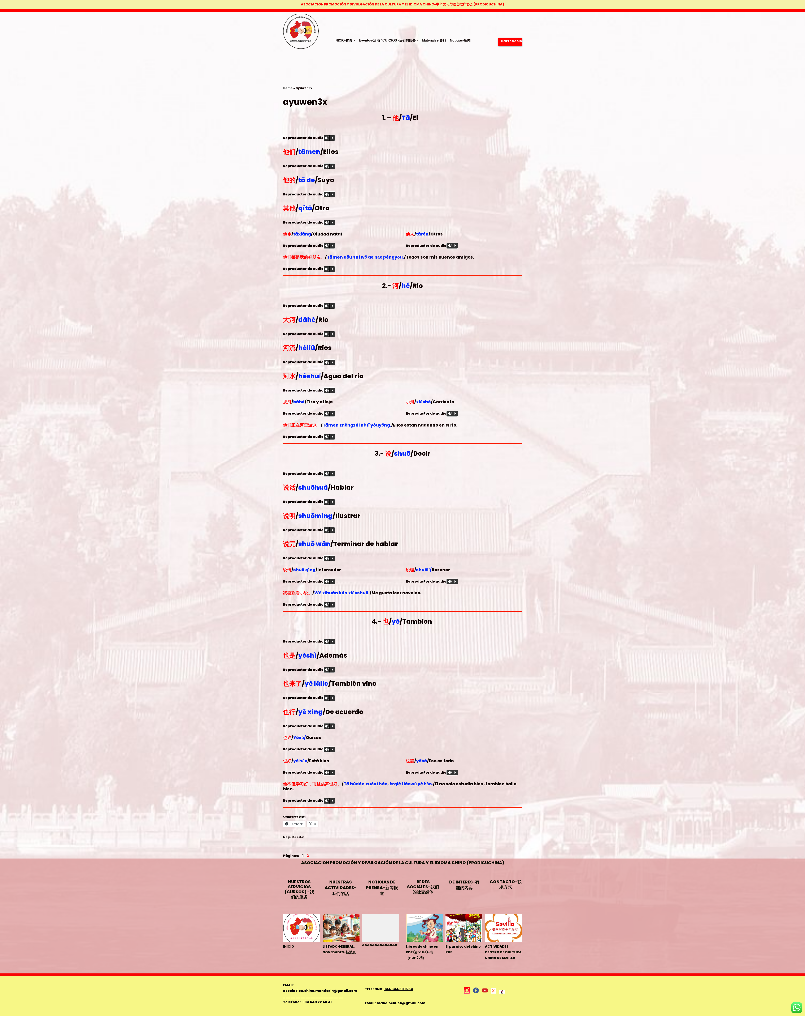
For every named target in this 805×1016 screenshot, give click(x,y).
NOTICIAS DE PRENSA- (382, 887)
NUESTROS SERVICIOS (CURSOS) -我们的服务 (299, 889)
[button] (354, 40)
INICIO (288, 946)
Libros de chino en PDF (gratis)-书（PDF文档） (422, 952)
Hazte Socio (511, 41)
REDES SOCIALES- (423, 887)
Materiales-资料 (434, 40)
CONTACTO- (506, 884)
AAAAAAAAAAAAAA (379, 944)
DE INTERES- (464, 885)
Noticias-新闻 (460, 40)
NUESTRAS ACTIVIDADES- (341, 887)
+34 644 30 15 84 (398, 989)
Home (288, 88)
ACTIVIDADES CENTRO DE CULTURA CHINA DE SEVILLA (503, 952)
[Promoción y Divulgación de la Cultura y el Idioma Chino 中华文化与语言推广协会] (301, 42)
